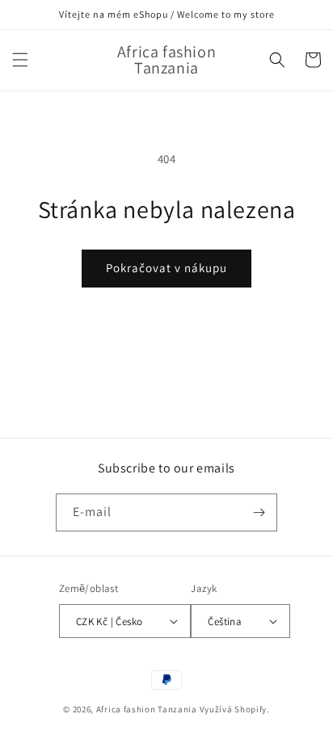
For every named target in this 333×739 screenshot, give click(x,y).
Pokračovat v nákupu (166, 267)
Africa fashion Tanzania (146, 709)
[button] (20, 60)
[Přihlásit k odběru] (258, 512)
